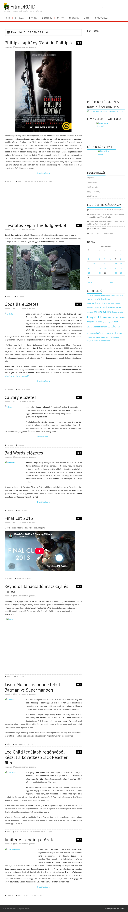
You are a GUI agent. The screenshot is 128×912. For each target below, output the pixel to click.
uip (112, 337)
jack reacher (20, 832)
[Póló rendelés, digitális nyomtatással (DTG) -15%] (105, 111)
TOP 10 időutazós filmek (104, 233)
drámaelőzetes (94, 303)
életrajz (107, 341)
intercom (112, 307)
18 (100, 268)
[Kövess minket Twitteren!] (106, 131)
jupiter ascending (25, 895)
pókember (90, 327)
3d (88, 295)
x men (103, 341)
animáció (107, 295)
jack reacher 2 (30, 832)
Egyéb (9, 578)
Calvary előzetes (20, 397)
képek (9, 296)
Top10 (61, 18)
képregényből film (103, 312)
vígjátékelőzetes (93, 340)
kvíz (91, 312)
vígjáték (116, 337)
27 (110, 273)
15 (121, 264)
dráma (36, 182)
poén (116, 321)
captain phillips (27, 182)
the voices (21, 677)
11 (100, 264)
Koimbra (33, 47)
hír (9, 18)
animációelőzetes (117, 295)
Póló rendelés (102, 18)
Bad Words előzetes (24, 453)
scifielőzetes (37, 895)
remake (103, 326)
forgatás (112, 303)
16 (89, 268)
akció (91, 295)
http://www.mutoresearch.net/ (17, 376)
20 (110, 268)
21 (116, 268)
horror (118, 303)
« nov (90, 282)
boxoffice (48, 18)
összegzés (27, 578)
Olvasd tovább (43, 173)
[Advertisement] (43, 204)
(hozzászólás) (93, 192)
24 (94, 273)
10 (94, 264)
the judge (20, 296)
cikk (87, 18)
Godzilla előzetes (21, 304)
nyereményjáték (107, 322)
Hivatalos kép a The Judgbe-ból (35, 225)
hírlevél (103, 307)
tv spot (108, 337)
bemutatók (90, 299)
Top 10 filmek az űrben (115, 210)
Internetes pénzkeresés (98, 210)
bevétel (98, 299)
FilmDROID (23, 6)
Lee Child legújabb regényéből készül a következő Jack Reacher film (36, 757)
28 (116, 273)
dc (32, 744)
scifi (119, 327)
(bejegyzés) (92, 187)
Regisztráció (91, 178)
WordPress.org (92, 196)
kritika (34, 18)
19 (80, 304)
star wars (118, 332)
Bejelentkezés (92, 182)
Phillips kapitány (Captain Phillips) (38, 43)
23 (89, 273)
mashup (20, 578)
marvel (115, 317)
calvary (21, 445)
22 (121, 268)
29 (121, 273)
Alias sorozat (101, 229)
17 (94, 268)
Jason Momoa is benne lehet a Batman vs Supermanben (34, 687)
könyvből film (41, 832)
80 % (19, 182)
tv (104, 337)
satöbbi (112, 326)
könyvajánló (118, 312)
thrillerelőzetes (98, 337)
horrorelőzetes (93, 307)
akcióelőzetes (99, 295)
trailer (20, 18)
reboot (28, 389)
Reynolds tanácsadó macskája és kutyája (36, 589)
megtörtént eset (45, 182)
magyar (107, 318)
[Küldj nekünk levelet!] (106, 158)
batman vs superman (22, 744)
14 (116, 264)
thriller (89, 337)
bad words (22, 510)
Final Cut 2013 (19, 518)
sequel (50, 832)
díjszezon (106, 303)
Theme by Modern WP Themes (114, 909)
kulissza (75, 18)
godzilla (21, 389)
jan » (111, 282)
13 (110, 264)
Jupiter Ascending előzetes (31, 840)
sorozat (110, 333)
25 (100, 273)
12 (105, 264)
